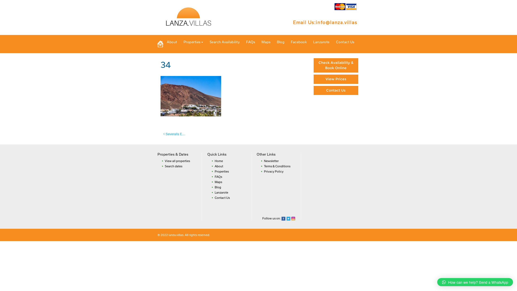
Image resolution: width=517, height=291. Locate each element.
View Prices (336, 79)
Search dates (173, 166)
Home (219, 161)
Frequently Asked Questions (335, 135)
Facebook (299, 42)
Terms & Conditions (277, 166)
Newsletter (271, 161)
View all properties (177, 161)
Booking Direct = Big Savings (336, 119)
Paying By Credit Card (336, 105)
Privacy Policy (274, 171)
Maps (266, 42)
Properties (193, 42)
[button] (475, 282)
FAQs (250, 42)
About (172, 42)
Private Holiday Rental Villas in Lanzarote (160, 44)
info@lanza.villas (336, 22)
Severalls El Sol (177, 134)
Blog (280, 42)
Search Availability (225, 42)
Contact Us (345, 42)
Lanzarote (321, 42)
